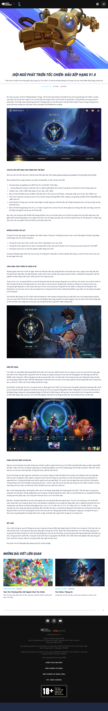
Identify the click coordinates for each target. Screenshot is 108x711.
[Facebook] (47, 621)
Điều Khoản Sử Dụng (54, 668)
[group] (54, 582)
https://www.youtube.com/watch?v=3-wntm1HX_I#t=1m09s (74, 175)
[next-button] (103, 610)
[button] (46, 86)
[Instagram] (54, 621)
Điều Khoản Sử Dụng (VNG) (54, 674)
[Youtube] (60, 621)
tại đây (48, 543)
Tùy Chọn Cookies (54, 680)
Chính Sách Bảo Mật (54, 662)
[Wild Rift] (19, 4)
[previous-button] (98, 610)
